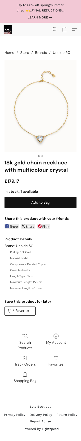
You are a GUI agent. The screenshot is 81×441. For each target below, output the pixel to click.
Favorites (55, 364)
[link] (41, 17)
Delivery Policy (41, 414)
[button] (8, 29)
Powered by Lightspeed (40, 429)
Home (9, 52)
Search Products (25, 345)
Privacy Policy (14, 414)
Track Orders (25, 364)
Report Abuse (40, 421)
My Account (56, 342)
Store (24, 52)
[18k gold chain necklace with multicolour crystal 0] (40, 106)
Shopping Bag (25, 380)
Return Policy (66, 414)
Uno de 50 (61, 52)
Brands (41, 52)
